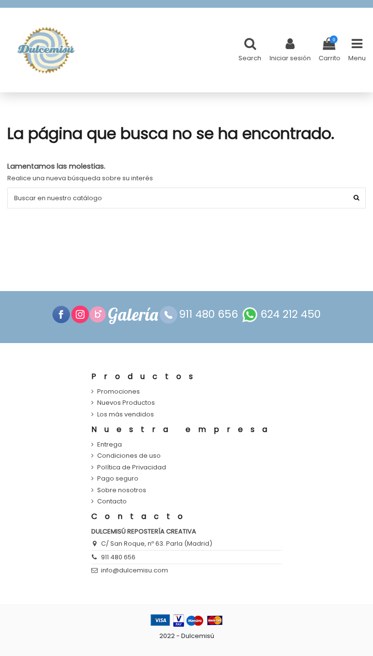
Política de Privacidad (131, 467)
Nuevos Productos (126, 402)
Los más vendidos (125, 414)
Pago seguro (117, 478)
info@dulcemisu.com (134, 570)
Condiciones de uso (129, 455)
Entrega (109, 444)
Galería (133, 314)
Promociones (118, 391)
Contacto (112, 501)
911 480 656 (118, 557)
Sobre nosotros (121, 490)
